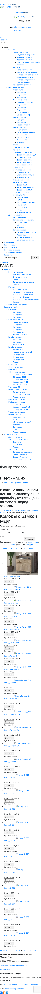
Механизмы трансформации (16, 482)
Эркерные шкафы (24, 115)
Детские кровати (20, 230)
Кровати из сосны (20, 52)
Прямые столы (23, 172)
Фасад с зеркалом (24, 160)
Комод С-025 (9, 841)
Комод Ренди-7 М (11, 643)
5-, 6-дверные (22, 112)
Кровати (11, 50)
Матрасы (16, 67)
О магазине (9, 242)
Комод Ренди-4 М (11, 616)
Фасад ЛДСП (22, 185)
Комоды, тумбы (19, 195)
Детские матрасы (24, 70)
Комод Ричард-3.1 (11, 746)
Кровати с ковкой (24, 60)
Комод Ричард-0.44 (12, 698)
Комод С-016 (9, 777)
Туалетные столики (21, 192)
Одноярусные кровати (26, 240)
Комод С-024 (9, 825)
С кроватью (22, 222)
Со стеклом (22, 207)
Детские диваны (19, 217)
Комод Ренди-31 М (12, 576)
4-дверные (21, 97)
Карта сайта (5, 969)
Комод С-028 (9, 872)
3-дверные (21, 95)
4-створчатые (22, 140)
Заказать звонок (20, 31)
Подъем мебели (15, 252)
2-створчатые (22, 135)
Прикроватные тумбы (22, 85)
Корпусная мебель (16, 87)
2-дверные (21, 92)
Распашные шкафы (20, 100)
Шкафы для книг (19, 127)
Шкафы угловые (19, 117)
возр (30, 542)
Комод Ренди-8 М (11, 656)
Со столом (21, 225)
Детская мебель (15, 215)
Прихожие (17, 150)
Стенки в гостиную (21, 147)
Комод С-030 (9, 888)
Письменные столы (21, 180)
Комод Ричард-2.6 (11, 730)
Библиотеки (22, 130)
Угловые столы (23, 177)
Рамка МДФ (22, 205)
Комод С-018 (9, 793)
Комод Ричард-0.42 (12, 683)
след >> (32, 549)
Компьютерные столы (22, 170)
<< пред (3, 549)
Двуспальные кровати (26, 55)
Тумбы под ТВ (18, 167)
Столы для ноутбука (25, 175)
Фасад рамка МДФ (24, 162)
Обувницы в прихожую (22, 152)
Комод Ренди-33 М (12, 603)
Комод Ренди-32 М (12, 589)
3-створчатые (22, 137)
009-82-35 (29, 984)
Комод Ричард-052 (12, 714)
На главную (7, 510)
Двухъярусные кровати (26, 232)
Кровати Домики (24, 235)
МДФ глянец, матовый (26, 202)
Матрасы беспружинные (27, 72)
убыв (36, 542)
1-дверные (21, 120)
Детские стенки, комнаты (23, 220)
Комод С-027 (9, 856)
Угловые (20, 142)
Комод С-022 (9, 809)
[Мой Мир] (7, 992)
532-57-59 (12, 984)
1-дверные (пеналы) (25, 102)
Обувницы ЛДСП (24, 157)
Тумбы (19, 210)
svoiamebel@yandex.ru (21, 27)
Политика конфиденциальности (13, 965)
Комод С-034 (9, 935)
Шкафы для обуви (24, 165)
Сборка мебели (10, 247)
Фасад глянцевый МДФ (26, 155)
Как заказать (9, 245)
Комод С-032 (9, 920)
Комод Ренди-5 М (11, 629)
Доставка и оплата (12, 250)
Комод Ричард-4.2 (11, 762)
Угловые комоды (24, 212)
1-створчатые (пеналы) (26, 132)
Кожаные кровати (24, 57)
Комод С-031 (9, 904)
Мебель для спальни (21, 182)
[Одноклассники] (4, 992)
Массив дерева (23, 197)
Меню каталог (6, 262)
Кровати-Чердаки (24, 237)
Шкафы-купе (18, 90)
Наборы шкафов (23, 125)
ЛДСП (19, 200)
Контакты (8, 255)
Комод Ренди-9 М (11, 669)
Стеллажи (17, 145)
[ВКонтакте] (1, 992)
